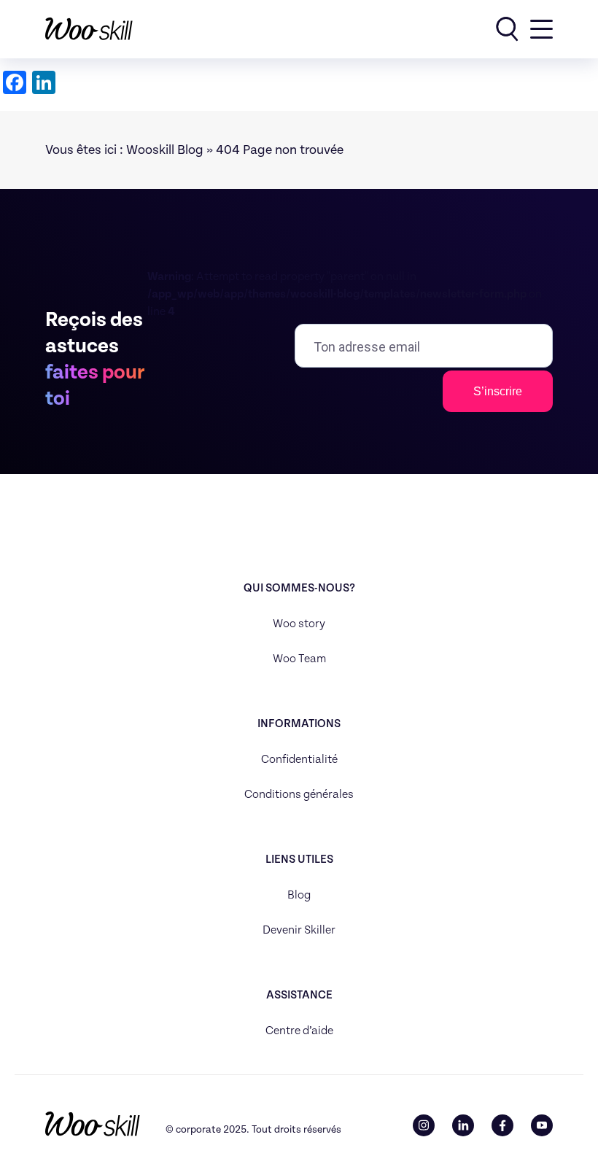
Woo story (299, 624)
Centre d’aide (299, 1031)
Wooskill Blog (164, 150)
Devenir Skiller (299, 930)
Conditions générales (299, 795)
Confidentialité (299, 760)
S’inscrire (497, 391)
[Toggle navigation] (541, 29)
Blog (299, 895)
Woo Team (299, 659)
